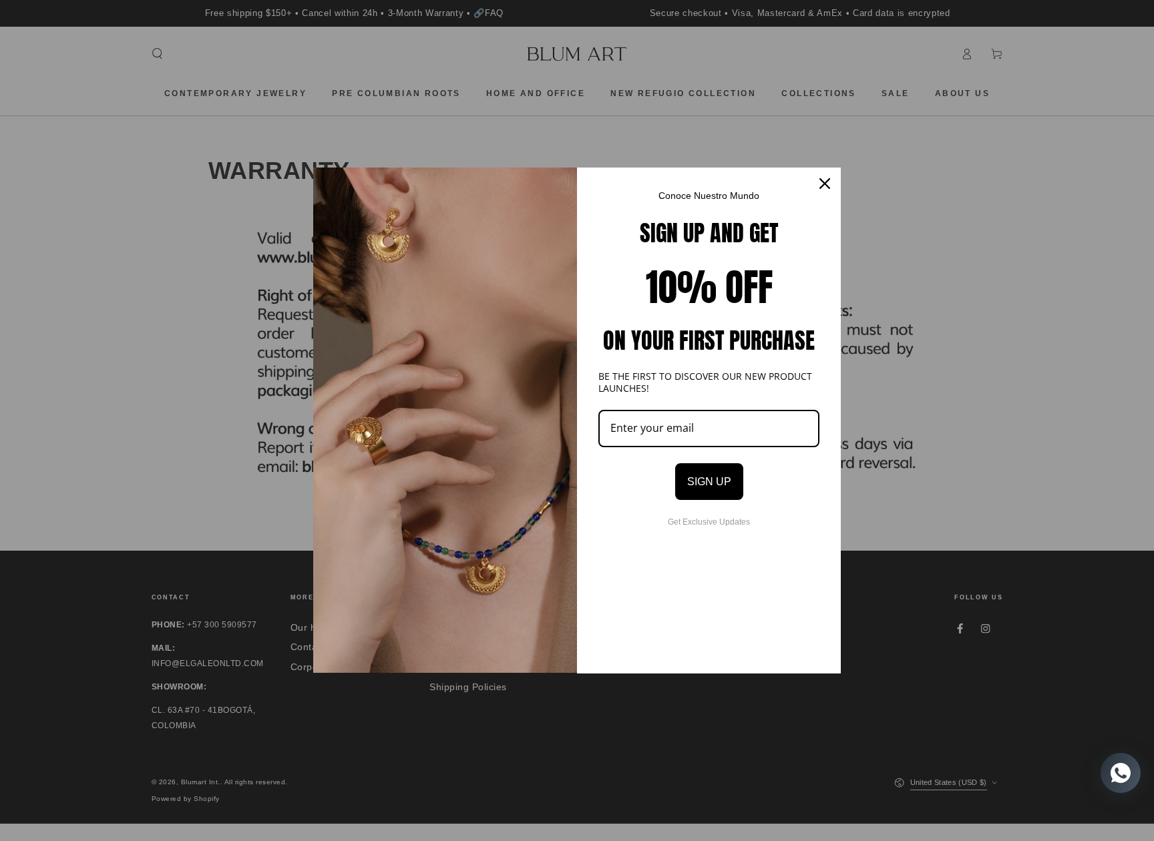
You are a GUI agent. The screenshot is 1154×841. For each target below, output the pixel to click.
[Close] (825, 184)
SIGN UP (709, 481)
